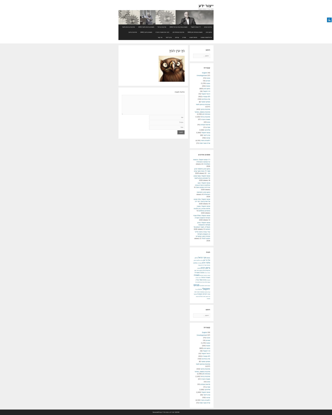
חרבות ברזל (206, 270)
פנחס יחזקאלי (206, 132)
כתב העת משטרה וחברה (162, 32)
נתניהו (204, 280)
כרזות (206, 272)
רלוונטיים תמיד (205, 140)
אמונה (208, 83)
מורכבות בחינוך (132, 32)
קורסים (177, 37)
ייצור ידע (206, 5)
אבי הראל (202, 257)
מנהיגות (201, 275)
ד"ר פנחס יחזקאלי (196, 27)
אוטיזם (208, 81)
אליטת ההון (197, 260)
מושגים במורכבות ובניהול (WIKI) (178, 27)
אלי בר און (206, 260)
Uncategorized (202, 75)
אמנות (208, 86)
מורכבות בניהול (162, 27)
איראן (196, 258)
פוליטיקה (207, 130)
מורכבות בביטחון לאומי (128, 27)
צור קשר (160, 37)
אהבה (208, 78)
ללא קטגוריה (206, 96)
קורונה (208, 138)
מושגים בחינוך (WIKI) (146, 32)
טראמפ (201, 270)
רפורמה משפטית (202, 294)
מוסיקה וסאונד (205, 102)
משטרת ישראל (205, 277)
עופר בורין (199, 280)
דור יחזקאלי (206, 91)
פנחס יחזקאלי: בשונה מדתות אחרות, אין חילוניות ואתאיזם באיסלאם (202, 208)
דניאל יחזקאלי (205, 94)
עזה (206, 282)
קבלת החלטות (207, 292)
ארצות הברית (206, 265)
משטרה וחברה (205, 119)
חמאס (198, 268)
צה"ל (196, 289)
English (204, 73)
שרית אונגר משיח (204, 143)
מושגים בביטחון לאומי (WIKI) (146, 27)
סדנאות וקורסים (205, 125)
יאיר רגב (196, 270)
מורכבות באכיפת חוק (178, 32)
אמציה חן (199, 263)
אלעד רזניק (206, 263)
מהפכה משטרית (199, 272)
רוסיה (198, 292)
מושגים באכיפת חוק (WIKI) (195, 32)
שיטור (195, 294)
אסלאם (195, 263)
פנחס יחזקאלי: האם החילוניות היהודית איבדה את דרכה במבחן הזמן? (202, 185)
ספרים (184, 37)
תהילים (201, 296)
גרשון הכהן (209, 32)
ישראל (209, 272)
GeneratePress (157, 412)
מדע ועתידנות (206, 99)
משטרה (196, 275)
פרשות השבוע (193, 37)
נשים (208, 122)
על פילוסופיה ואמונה (206, 37)
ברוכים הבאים (208, 27)
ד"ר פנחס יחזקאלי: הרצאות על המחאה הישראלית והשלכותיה (201, 162)
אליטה (201, 260)
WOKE (208, 258)
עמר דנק (203, 282)
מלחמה (205, 275)
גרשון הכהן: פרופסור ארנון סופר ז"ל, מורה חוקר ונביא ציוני (202, 171)
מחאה (208, 275)
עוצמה (208, 282)
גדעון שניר (200, 265)
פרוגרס (200, 289)
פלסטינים (202, 285)
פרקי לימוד (169, 37)
